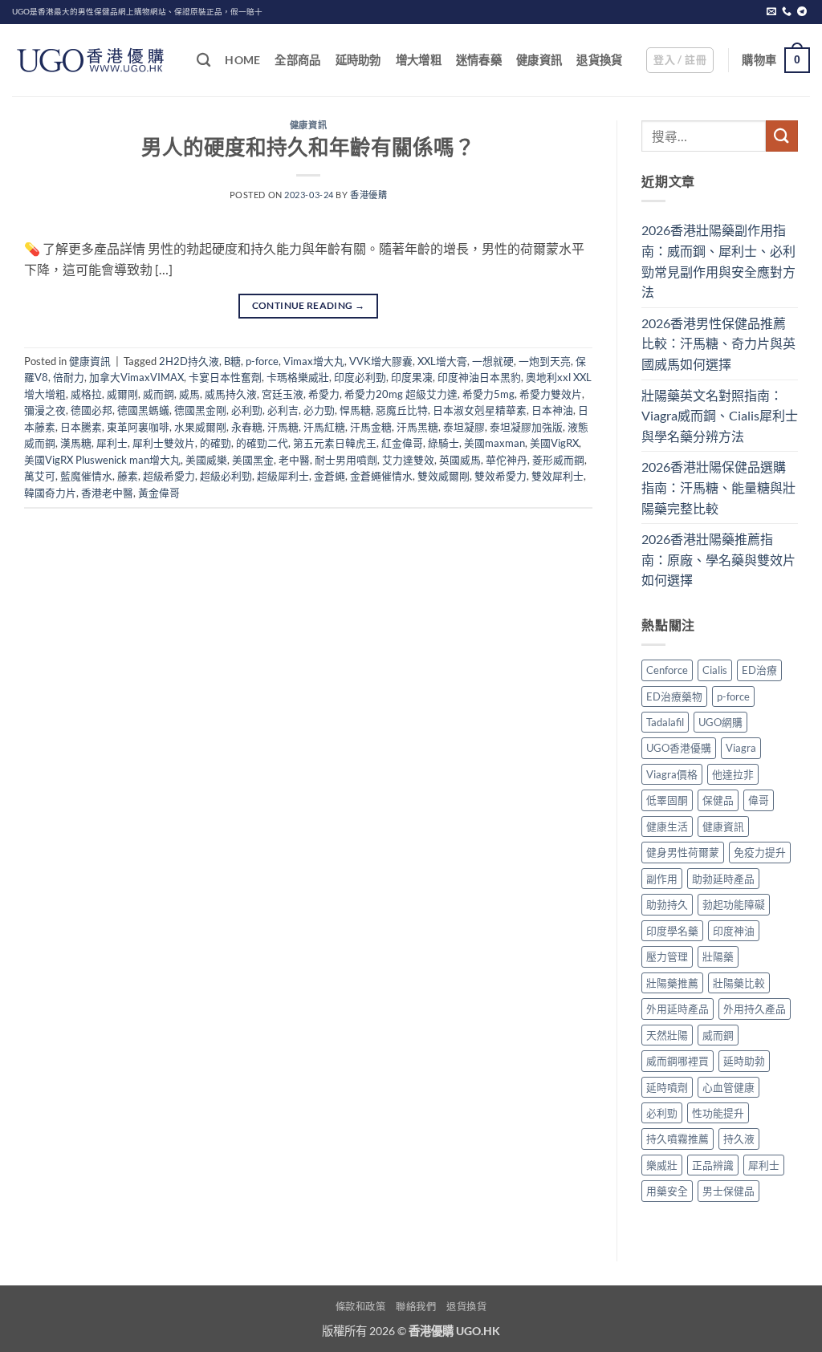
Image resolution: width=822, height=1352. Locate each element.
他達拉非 (733, 774)
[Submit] (782, 136)
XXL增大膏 (442, 361)
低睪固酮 (667, 800)
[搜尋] (203, 60)
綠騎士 (443, 442)
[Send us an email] (771, 12)
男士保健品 (728, 1190)
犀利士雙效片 (163, 442)
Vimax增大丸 (313, 361)
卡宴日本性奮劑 (225, 377)
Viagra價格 (672, 774)
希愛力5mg (488, 394)
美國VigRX (554, 442)
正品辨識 (713, 1165)
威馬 (189, 394)
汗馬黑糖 (417, 426)
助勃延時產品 (723, 878)
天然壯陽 (667, 1035)
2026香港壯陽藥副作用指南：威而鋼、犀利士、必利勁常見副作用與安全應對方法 (718, 260)
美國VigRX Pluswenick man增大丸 (102, 459)
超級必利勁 (226, 475)
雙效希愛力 (500, 475)
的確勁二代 (262, 442)
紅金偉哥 (402, 442)
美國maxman (494, 442)
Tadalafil (665, 722)
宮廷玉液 (282, 394)
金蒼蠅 (329, 475)
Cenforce (667, 670)
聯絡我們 (416, 1307)
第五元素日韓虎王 (334, 442)
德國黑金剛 (200, 410)
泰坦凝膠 (464, 426)
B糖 (232, 361)
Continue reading (308, 305)
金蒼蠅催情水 (381, 475)
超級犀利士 (283, 475)
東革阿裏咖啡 (138, 426)
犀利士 (112, 442)
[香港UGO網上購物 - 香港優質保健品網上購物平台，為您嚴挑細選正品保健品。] (92, 60)
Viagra (741, 747)
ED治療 (759, 670)
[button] (680, 60)
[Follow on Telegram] (802, 12)
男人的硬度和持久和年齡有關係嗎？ (308, 147)
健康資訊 (539, 60)
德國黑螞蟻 (143, 410)
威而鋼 (158, 394)
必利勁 (246, 410)
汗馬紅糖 (324, 426)
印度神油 (734, 930)
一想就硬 (493, 361)
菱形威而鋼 (558, 459)
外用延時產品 (677, 1008)
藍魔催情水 (86, 475)
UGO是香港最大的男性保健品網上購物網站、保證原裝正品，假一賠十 (137, 11)
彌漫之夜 (45, 410)
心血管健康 (728, 1087)
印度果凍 (412, 377)
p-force (262, 361)
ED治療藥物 (674, 696)
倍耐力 (68, 377)
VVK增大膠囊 (381, 361)
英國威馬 (460, 459)
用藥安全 (667, 1190)
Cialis (714, 670)
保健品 (718, 800)
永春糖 (246, 426)
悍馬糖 (355, 410)
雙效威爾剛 (443, 475)
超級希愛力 (169, 475)
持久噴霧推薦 (677, 1138)
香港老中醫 (107, 492)
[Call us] (786, 12)
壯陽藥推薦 (672, 982)
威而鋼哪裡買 (677, 1060)
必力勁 (319, 410)
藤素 (127, 475)
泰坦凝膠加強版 (526, 426)
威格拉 (86, 394)
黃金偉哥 (159, 492)
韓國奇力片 (50, 492)
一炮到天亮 (545, 361)
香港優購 (368, 194)
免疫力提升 (760, 852)
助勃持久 (667, 904)
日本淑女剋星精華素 (480, 410)
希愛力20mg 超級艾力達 (401, 394)
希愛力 (324, 394)
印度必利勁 (360, 377)
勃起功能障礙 (733, 904)
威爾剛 (122, 394)
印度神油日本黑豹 (479, 377)
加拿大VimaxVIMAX (136, 377)
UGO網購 (720, 722)
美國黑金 (253, 459)
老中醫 (294, 459)
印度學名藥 (672, 930)
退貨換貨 (599, 60)
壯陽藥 (718, 956)
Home (242, 60)
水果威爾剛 (200, 426)
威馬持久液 (231, 394)
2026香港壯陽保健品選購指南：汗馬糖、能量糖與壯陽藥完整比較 (718, 487)
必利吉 (283, 410)
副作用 (662, 878)
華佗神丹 (506, 459)
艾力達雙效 (408, 459)
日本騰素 (81, 426)
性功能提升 (718, 1112)
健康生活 (667, 826)
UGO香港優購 (678, 747)
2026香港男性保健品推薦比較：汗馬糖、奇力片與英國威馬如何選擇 (718, 343)
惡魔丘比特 (402, 410)
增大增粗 (419, 60)
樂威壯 (662, 1165)
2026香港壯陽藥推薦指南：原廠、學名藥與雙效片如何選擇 (718, 559)
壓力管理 (667, 956)
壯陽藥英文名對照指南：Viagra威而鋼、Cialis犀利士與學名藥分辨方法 (719, 416)
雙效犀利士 (557, 475)
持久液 (739, 1138)
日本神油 (552, 410)
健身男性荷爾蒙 (682, 852)
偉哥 (758, 800)
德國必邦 (91, 410)
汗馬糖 (283, 426)
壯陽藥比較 (739, 982)
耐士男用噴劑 (346, 459)
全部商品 (297, 60)
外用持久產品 (754, 1008)
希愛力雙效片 (550, 394)
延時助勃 (358, 60)
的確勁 (215, 442)
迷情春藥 (479, 60)
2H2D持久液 (189, 361)
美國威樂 (206, 459)
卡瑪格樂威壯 (298, 377)
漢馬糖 (76, 442)
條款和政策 (361, 1307)
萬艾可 (39, 475)
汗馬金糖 (371, 426)
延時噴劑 (667, 1087)
